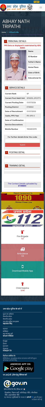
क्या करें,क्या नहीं (8, 334)
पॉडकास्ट (5, 349)
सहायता (5, 329)
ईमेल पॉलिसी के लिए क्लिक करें (13, 389)
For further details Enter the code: (22, 137)
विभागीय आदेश (7, 319)
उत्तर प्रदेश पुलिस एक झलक (11, 321)
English (36, 2)
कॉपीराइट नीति (25, 393)
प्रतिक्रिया (5, 331)
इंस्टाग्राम (5, 346)
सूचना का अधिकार (8, 314)
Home (4, 32)
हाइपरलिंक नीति (14, 395)
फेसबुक (5, 341)
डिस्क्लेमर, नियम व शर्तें (12, 393)
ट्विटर (5, 344)
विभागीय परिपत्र (7, 316)
